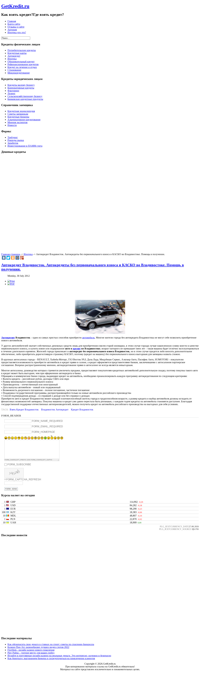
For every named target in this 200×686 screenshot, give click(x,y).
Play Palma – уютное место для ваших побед (31, 652)
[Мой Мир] (17, 258)
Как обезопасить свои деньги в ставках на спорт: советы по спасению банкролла (51, 644)
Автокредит (8, 337)
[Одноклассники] (13, 258)
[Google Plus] (22, 258)
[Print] (11, 281)
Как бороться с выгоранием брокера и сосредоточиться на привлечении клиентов (51, 658)
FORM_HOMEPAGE (43, 432)
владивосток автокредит (54, 409)
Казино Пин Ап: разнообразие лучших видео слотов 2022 (38, 647)
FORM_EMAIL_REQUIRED (47, 426)
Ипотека (28, 254)
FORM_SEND (11, 489)
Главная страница (10, 254)
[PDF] (11, 284)
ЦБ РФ (195, 529)
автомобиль (88, 337)
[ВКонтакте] (4, 258)
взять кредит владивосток (24, 409)
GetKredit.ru (15, 6)
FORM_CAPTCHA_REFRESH (23, 479)
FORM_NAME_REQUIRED (47, 421)
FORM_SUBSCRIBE (19, 464)
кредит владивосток (82, 409)
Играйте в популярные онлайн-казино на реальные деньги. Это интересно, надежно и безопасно (59, 655)
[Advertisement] (100, 203)
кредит (77, 348)
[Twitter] (8, 258)
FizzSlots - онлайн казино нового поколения (31, 650)
